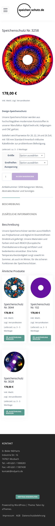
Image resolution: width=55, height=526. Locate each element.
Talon (38, 505)
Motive (39, 187)
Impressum (8, 515)
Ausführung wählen (13, 338)
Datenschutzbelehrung (33, 515)
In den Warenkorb (25, 176)
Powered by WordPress (14, 505)
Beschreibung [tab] (11, 204)
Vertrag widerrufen (28, 497)
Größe (11, 155)
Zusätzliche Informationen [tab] (19, 214)
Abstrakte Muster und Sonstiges (18, 191)
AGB (18, 515)
